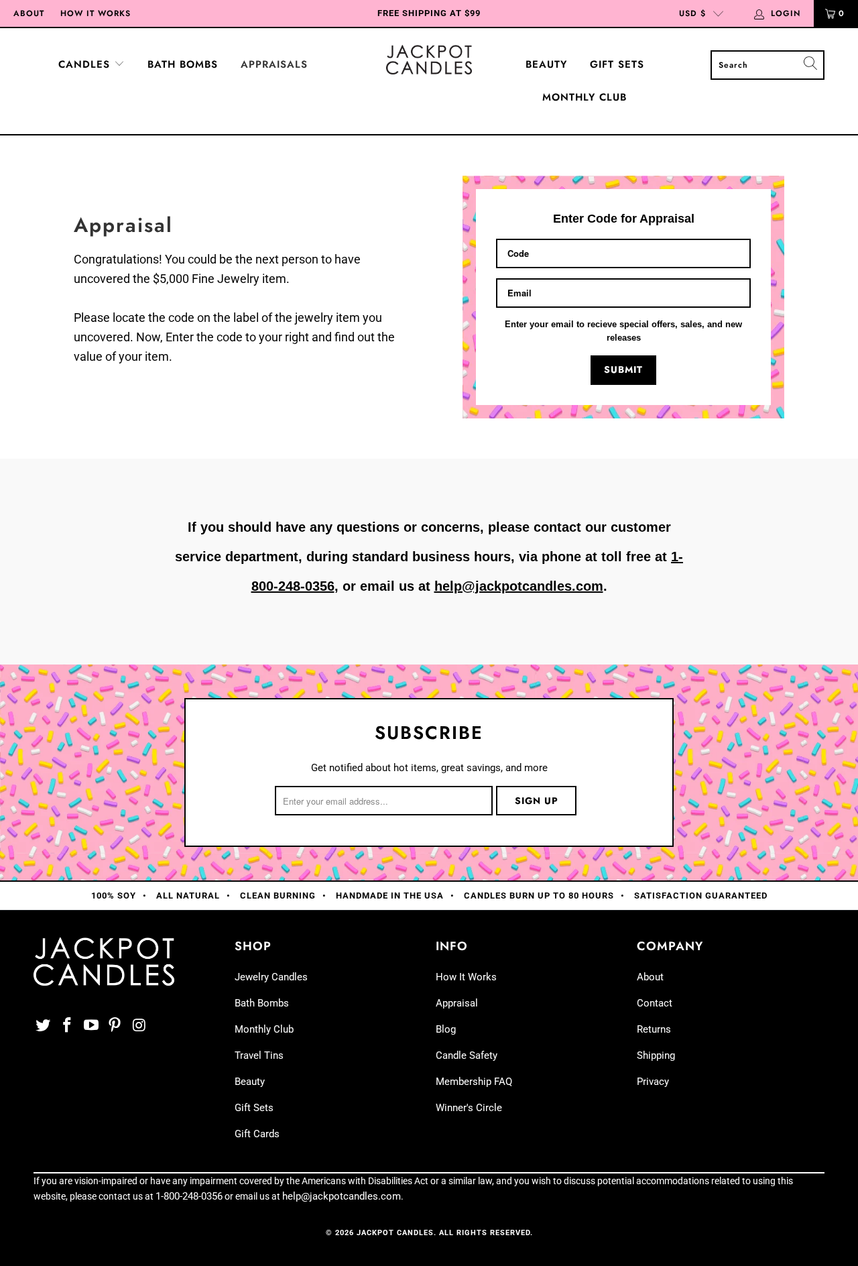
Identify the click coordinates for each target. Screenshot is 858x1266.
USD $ (692, 13)
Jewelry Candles (271, 977)
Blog (446, 1029)
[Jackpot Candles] (429, 59)
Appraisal (457, 1003)
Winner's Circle (469, 1108)
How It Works (95, 13)
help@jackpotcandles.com (518, 586)
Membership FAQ (474, 1082)
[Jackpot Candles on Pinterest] (115, 1026)
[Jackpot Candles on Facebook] (68, 1026)
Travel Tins (259, 1055)
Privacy (653, 1082)
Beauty (546, 64)
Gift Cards (257, 1134)
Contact (654, 1003)
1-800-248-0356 (189, 1196)
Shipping (656, 1055)
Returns (654, 1029)
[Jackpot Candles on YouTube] (91, 1026)
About (28, 13)
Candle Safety (466, 1055)
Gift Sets (617, 64)
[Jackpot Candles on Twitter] (44, 1026)
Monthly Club (584, 97)
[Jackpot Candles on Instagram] (139, 1026)
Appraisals (274, 64)
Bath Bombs (182, 64)
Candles (86, 64)
